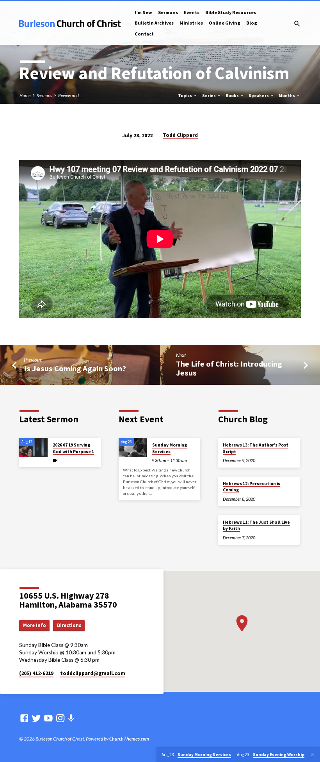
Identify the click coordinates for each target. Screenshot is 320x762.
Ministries (191, 23)
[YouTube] (48, 718)
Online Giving (224, 23)
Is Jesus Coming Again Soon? (75, 368)
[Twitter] (36, 718)
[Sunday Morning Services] (133, 447)
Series (209, 95)
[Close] (312, 754)
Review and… (70, 95)
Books (233, 95)
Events (191, 12)
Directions (69, 625)
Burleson (69, 23)
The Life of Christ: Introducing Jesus (229, 368)
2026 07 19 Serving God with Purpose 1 (73, 448)
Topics (185, 95)
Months (287, 95)
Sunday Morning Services (169, 448)
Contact (144, 34)
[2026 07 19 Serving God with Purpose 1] (33, 447)
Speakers (259, 95)
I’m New (143, 12)
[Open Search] (297, 23)
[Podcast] (71, 718)
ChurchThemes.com (129, 739)
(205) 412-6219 (36, 673)
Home (25, 95)
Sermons (168, 12)
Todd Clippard (180, 135)
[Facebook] (24, 718)
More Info (34, 625)
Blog (251, 23)
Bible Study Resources (230, 12)
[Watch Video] (55, 460)
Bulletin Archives (154, 23)
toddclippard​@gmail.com (92, 673)
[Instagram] (60, 718)
